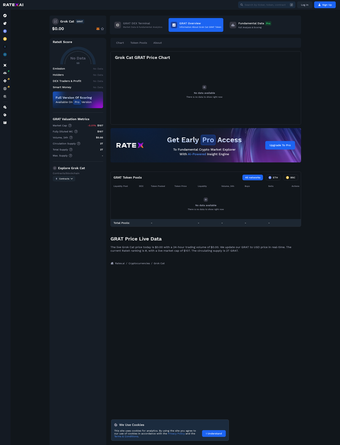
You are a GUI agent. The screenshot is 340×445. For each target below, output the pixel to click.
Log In (304, 4)
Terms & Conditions (126, 436)
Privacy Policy (176, 433)
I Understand (214, 433)
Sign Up (327, 4)
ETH (275, 177)
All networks (252, 177)
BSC (292, 177)
